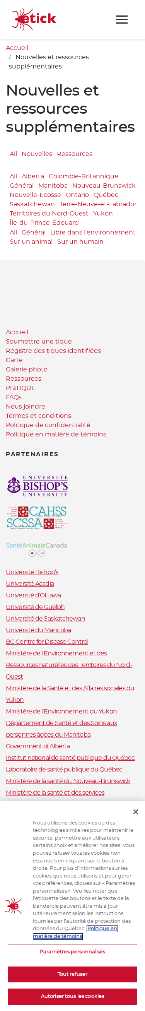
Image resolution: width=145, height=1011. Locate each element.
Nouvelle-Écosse (35, 195)
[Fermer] (135, 811)
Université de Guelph (35, 607)
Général (22, 186)
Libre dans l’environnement (93, 233)
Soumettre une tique (39, 342)
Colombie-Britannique (83, 176)
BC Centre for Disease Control (47, 642)
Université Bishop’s (32, 572)
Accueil (17, 48)
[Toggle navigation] (121, 19)
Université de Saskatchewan (45, 619)
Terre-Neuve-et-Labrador (98, 204)
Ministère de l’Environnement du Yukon (61, 711)
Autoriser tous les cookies (72, 996)
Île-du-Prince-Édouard (44, 223)
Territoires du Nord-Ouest (49, 213)
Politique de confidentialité (48, 425)
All (13, 154)
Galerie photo (27, 369)
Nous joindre (25, 407)
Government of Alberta (38, 746)
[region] (72, 906)
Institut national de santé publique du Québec (70, 758)
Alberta (33, 176)
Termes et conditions (38, 416)
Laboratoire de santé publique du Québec (64, 769)
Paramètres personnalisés (72, 952)
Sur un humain (80, 242)
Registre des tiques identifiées (53, 351)
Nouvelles (37, 154)
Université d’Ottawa (33, 595)
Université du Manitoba (38, 630)
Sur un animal (31, 242)
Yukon (103, 213)
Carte (14, 360)
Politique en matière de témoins (56, 434)
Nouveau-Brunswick (104, 186)
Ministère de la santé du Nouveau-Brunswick (68, 781)
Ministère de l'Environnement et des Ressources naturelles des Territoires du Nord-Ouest (69, 665)
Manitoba (53, 186)
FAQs (14, 397)
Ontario (77, 195)
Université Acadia (30, 584)
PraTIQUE (21, 388)
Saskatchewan (32, 204)
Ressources (74, 154)
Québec (106, 195)
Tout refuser (73, 974)
